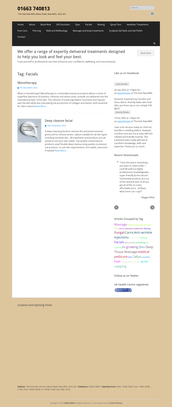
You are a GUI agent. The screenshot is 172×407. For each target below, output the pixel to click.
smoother (146, 257)
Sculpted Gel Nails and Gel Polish (125, 30)
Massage (120, 224)
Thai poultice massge (130, 262)
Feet (117, 261)
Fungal (119, 232)
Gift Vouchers (63, 24)
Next (152, 207)
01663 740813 (33, 9)
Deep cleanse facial (59, 121)
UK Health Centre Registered (121, 290)
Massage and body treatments (88, 30)
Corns (129, 232)
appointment (124, 93)
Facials (88, 24)
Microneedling (138, 242)
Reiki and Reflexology (56, 30)
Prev (116, 207)
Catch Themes (116, 403)
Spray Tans (115, 24)
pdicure (128, 242)
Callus (136, 256)
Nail (130, 257)
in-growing (130, 247)
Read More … (41, 106)
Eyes (77, 24)
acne (144, 261)
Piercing (37, 30)
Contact (21, 36)
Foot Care (22, 30)
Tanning (143, 237)
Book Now (46, 24)
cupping (120, 266)
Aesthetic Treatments (137, 24)
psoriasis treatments (134, 228)
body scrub (134, 237)
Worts (121, 228)
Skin (142, 247)
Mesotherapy (27, 83)
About (32, 24)
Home (20, 24)
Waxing (101, 24)
